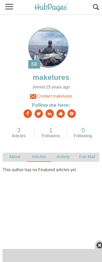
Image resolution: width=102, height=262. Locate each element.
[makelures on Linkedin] (50, 113)
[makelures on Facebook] (28, 113)
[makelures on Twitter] (39, 113)
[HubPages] (51, 7)
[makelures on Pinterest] (71, 113)
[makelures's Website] (60, 113)
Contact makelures (54, 96)
